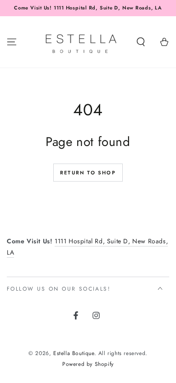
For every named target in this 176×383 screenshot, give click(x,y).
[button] (141, 42)
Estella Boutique (73, 353)
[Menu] (11, 42)
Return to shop (88, 172)
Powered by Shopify (88, 364)
